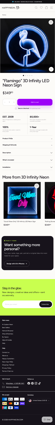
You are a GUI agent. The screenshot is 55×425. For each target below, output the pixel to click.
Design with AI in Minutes (15, 264)
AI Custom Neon (7, 324)
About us (5, 355)
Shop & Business (7, 334)
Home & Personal (7, 331)
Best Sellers (6, 327)
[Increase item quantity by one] (14, 102)
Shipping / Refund (8, 365)
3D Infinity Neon (35, 177)
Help (3, 343)
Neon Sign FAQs (7, 362)
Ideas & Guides (7, 340)
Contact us (5, 352)
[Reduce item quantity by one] (5, 102)
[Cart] (46, 7)
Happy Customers (8, 358)
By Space (5, 337)
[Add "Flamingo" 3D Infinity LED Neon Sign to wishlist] (51, 22)
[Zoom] (51, 69)
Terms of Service (7, 371)
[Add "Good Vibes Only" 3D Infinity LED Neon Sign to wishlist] (36, 186)
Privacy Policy (6, 368)
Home (4, 15)
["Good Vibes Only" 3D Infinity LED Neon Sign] (22, 205)
